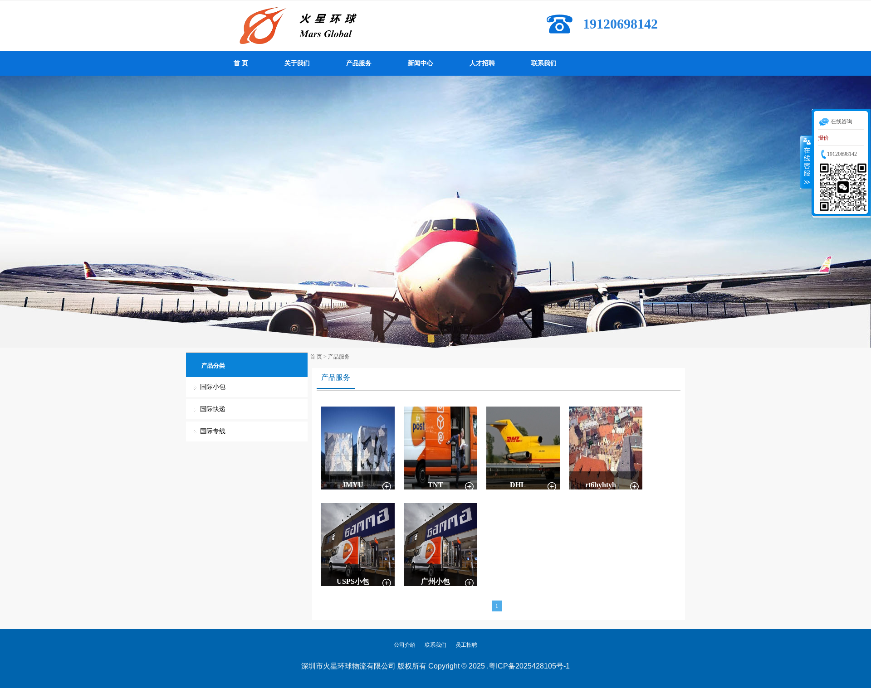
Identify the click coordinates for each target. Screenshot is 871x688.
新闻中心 (420, 63)
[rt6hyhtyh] (605, 447)
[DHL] (523, 447)
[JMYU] (358, 447)
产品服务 (359, 63)
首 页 (241, 63)
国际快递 (212, 409)
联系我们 (544, 63)
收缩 (806, 162)
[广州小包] (440, 544)
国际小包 (212, 386)
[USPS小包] (358, 544)
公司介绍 (405, 645)
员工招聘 (466, 645)
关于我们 (297, 63)
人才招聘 (482, 63)
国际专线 (212, 431)
